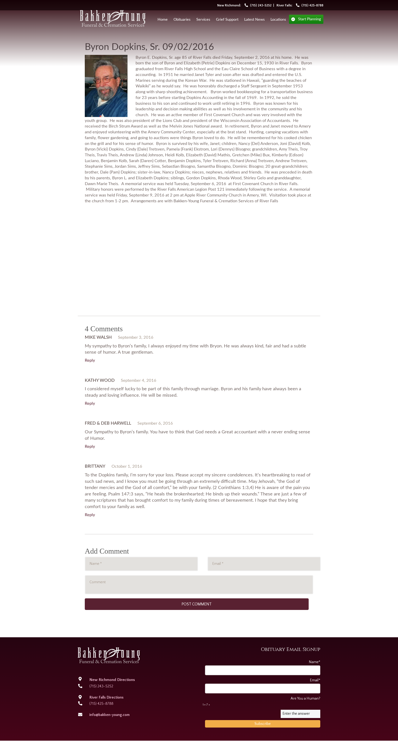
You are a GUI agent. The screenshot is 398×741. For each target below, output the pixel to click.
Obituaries (182, 20)
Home (163, 20)
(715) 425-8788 (101, 704)
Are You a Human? (261, 701)
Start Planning (309, 19)
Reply (90, 360)
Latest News (254, 20)
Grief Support (227, 20)
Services (203, 20)
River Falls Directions (106, 697)
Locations (278, 20)
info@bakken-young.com (109, 715)
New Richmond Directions (112, 680)
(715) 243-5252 (101, 686)
